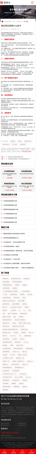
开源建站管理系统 (7, 285)
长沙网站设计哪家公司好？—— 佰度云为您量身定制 (18, 268)
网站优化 (22, 339)
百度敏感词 (5, 278)
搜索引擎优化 (6, 304)
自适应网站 (16, 297)
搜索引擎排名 (19, 345)
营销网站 (22, 294)
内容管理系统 (27, 336)
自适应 (24, 297)
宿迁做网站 (26, 278)
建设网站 (12, 141)
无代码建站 (5, 383)
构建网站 (21, 317)
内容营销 (23, 332)
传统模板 (13, 383)
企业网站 (14, 339)
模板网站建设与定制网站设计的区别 (14, 233)
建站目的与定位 (7, 332)
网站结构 (16, 332)
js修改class (25, 364)
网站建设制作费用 (7, 342)
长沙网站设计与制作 (8, 358)
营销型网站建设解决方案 (10, 209)
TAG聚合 (23, 444)
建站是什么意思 (7, 317)
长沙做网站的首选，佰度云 (11, 246)
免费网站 (24, 285)
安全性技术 (23, 144)
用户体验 (14, 144)
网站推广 (27, 307)
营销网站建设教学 (18, 348)
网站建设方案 (24, 329)
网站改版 (5, 355)
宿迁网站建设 (6, 282)
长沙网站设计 (22, 374)
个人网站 (5, 294)
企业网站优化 (6, 339)
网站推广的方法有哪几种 (9, 301)
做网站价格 (18, 342)
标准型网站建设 (22, 423)
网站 (29, 310)
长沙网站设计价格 (7, 377)
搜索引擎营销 (15, 304)
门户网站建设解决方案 (10, 213)
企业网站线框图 (7, 348)
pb (19, 310)
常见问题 (26, 21)
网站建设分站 (29, 444)
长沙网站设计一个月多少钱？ (12, 259)
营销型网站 (16, 386)
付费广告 (31, 332)
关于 (17, 399)
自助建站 (24, 380)
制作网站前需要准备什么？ (11, 238)
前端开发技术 (27, 141)
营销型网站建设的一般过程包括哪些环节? (19, 159)
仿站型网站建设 (5, 423)
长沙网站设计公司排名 (16, 307)
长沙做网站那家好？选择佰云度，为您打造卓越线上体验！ (18, 250)
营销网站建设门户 (19, 367)
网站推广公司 (6, 361)
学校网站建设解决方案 (10, 222)
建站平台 (5, 336)
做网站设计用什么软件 (18, 326)
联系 (20, 399)
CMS (20, 336)
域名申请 (24, 386)
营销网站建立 (6, 380)
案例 (11, 399)
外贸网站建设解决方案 (10, 218)
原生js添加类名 (15, 364)
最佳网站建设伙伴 (7, 320)
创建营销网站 (13, 294)
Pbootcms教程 (19, 377)
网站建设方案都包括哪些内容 (15, 157)
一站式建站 (13, 310)
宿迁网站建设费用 (17, 282)
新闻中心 (19, 21)
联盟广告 (5, 307)
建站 (15, 317)
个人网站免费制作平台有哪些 (10, 291)
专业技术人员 (15, 351)
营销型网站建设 (7, 386)
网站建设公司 (6, 323)
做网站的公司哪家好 (20, 320)
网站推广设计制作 (22, 355)
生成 (4, 313)
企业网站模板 (6, 288)
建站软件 (5, 310)
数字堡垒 (29, 294)
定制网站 (21, 383)
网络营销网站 (15, 371)
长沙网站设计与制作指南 (10, 255)
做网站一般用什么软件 (24, 323)
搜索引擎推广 (21, 301)
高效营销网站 (6, 351)
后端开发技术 (6, 144)
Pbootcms (28, 377)
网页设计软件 (6, 326)
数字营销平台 (15, 380)
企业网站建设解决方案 (10, 205)
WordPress (13, 336)
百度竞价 (24, 304)
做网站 (20, 141)
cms (24, 310)
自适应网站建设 (7, 297)
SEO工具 (25, 342)
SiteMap (19, 444)
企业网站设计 (6, 371)
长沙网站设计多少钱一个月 (10, 374)
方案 (8, 399)
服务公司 (24, 351)
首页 (14, 21)
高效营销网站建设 (7, 367)
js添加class (30, 361)
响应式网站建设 (22, 425)
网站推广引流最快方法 (18, 361)
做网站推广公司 (20, 358)
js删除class (6, 364)
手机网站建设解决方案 (10, 201)
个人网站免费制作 (25, 291)
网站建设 (5, 345)
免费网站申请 (23, 313)
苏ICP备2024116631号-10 (22, 447)
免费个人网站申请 (12, 313)
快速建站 (14, 288)
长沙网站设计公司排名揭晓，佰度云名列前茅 (16, 263)
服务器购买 (5, 390)
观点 (14, 399)
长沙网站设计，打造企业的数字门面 (14, 242)
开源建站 (17, 285)
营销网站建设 (29, 348)
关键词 (12, 345)
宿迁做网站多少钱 (16, 278)
